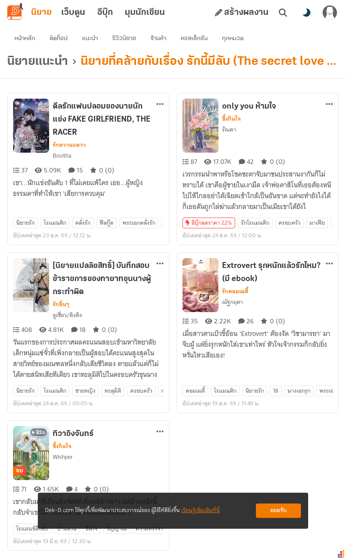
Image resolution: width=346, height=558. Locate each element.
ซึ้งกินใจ (231, 118)
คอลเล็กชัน (194, 38)
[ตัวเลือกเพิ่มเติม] (160, 104)
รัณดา (229, 129)
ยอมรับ (278, 510)
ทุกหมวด (233, 38)
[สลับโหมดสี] (306, 13)
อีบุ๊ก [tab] (105, 12)
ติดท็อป (59, 38)
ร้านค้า (158, 38)
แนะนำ (90, 38)
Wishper (63, 457)
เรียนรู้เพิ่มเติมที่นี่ (200, 510)
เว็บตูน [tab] (73, 12)
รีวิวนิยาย (124, 38)
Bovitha (62, 155)
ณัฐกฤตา (232, 302)
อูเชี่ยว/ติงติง (67, 315)
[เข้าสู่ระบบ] (330, 13)
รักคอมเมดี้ (235, 291)
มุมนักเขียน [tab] (145, 12)
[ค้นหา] (283, 13)
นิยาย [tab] (41, 12)
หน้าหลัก (24, 38)
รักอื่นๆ (61, 304)
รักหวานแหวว (69, 145)
